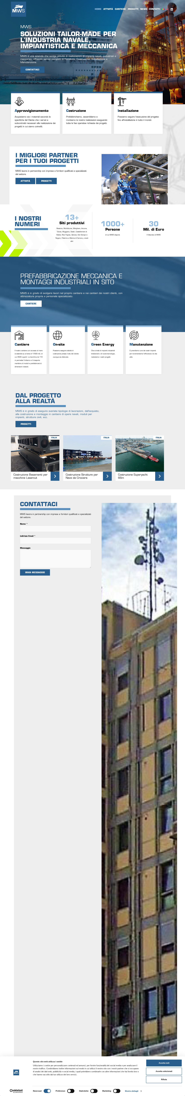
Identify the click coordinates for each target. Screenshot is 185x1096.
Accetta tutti (164, 1063)
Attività (108, 9)
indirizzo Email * (27, 536)
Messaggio (25, 548)
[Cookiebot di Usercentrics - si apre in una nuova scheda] (16, 1091)
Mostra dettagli (131, 1091)
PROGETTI (46, 181)
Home (98, 9)
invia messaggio (35, 572)
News (143, 9)
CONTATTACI (32, 69)
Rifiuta (164, 1079)
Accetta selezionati (164, 1071)
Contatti (154, 9)
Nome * (24, 524)
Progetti (133, 9)
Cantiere (120, 9)
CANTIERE (31, 303)
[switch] (70, 1091)
